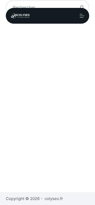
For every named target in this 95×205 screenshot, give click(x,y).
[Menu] (82, 15)
